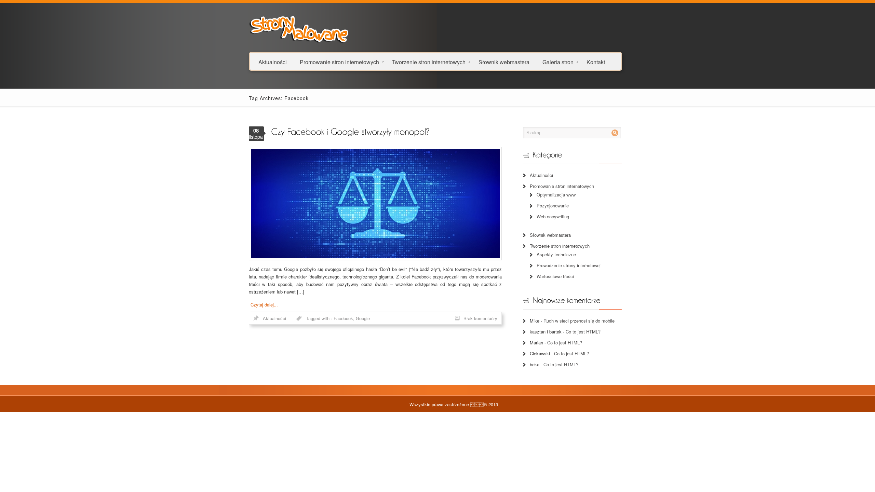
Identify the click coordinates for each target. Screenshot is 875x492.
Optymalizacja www (556, 194)
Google (363, 318)
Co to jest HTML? (583, 331)
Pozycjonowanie (553, 205)
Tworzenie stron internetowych (429, 62)
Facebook (343, 318)
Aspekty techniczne (556, 254)
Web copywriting (553, 216)
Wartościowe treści (555, 276)
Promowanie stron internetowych (339, 62)
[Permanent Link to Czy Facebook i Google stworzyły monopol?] (350, 131)
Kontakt (596, 62)
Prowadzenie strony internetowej (569, 265)
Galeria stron (558, 62)
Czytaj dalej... (264, 304)
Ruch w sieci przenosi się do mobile (579, 320)
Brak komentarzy (480, 318)
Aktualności (272, 62)
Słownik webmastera (504, 62)
